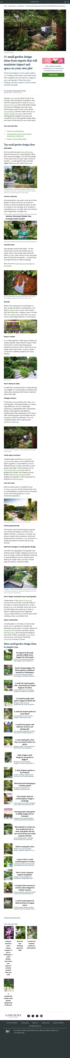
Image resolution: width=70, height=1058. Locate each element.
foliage (15, 402)
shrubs (30, 152)
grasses (12, 633)
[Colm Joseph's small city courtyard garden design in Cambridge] (8, 800)
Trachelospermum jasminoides (14, 470)
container (11, 310)
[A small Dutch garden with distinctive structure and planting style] (8, 728)
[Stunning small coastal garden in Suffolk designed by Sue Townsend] (8, 815)
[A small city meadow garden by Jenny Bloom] (8, 714)
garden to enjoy (24, 600)
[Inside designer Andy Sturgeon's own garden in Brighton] (8, 758)
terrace (11, 607)
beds (5, 390)
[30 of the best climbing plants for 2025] (20, 932)
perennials (8, 639)
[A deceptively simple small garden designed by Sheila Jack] (8, 701)
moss (25, 538)
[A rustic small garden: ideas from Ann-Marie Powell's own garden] (8, 743)
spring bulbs (30, 635)
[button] (20, 230)
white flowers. (18, 479)
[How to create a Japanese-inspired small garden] (8, 874)
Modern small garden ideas (17, 139)
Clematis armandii (19, 475)
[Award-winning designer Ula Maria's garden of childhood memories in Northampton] (8, 671)
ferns (17, 422)
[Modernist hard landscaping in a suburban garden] (8, 785)
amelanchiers (15, 315)
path (14, 209)
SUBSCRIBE (53, 75)
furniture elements (11, 489)
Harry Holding (9, 111)
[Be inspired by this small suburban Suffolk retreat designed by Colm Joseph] (8, 656)
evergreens (8, 630)
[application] (20, 228)
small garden (15, 98)
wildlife (11, 255)
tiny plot (14, 105)
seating (6, 614)
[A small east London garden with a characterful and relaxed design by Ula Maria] (8, 686)
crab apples (32, 315)
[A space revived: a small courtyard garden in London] (8, 861)
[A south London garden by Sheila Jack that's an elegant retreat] (8, 904)
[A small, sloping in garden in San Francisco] (8, 772)
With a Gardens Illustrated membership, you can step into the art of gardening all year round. (53, 68)
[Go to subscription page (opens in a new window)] (53, 63)
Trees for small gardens (15, 131)
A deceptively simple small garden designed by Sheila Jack (19, 135)
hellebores (8, 422)
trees (23, 152)
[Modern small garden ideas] (8, 848)
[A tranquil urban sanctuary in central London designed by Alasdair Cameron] (8, 889)
